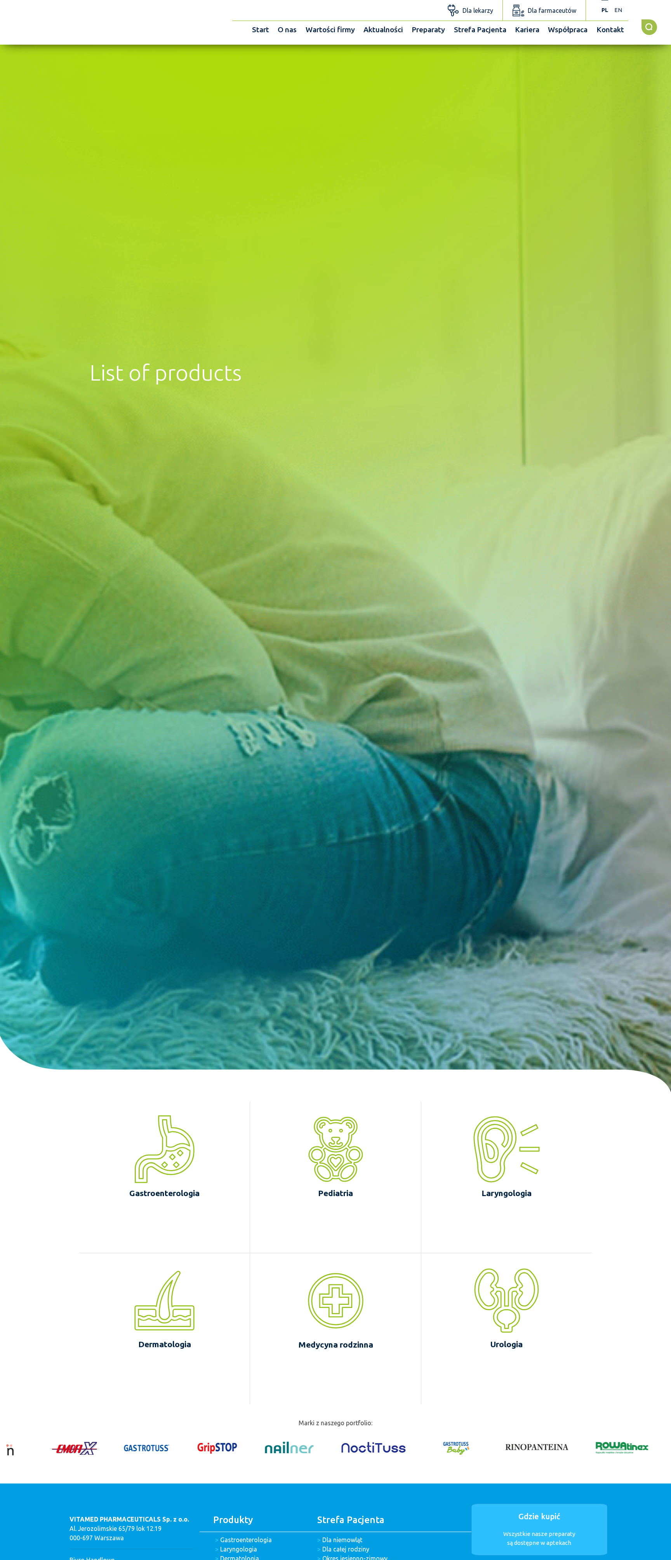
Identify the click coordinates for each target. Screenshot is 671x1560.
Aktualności (383, 29)
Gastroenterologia (246, 1539)
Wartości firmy (330, 29)
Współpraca (568, 29)
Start (260, 29)
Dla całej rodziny (345, 1549)
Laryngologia (238, 1549)
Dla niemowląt (342, 1539)
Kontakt (610, 29)
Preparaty (428, 29)
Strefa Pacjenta (480, 29)
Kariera (527, 29)
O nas (287, 29)
